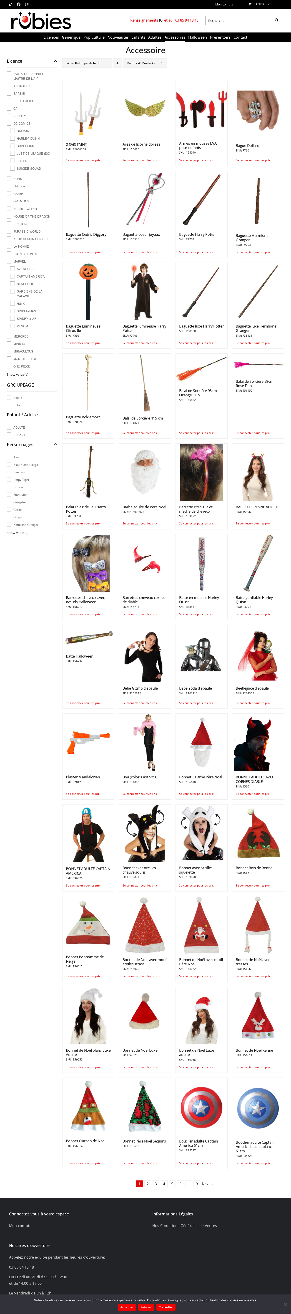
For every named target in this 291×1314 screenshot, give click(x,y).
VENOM (22, 326)
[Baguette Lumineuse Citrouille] (88, 291)
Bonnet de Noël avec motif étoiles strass (145, 961)
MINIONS (20, 344)
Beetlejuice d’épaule (252, 688)
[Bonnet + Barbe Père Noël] (201, 742)
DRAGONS (21, 224)
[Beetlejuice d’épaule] (258, 653)
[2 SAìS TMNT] (88, 109)
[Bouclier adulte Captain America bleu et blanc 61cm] (258, 1107)
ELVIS (17, 178)
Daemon (19, 472)
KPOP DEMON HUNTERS (31, 239)
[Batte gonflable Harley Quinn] (258, 562)
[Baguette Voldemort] (88, 382)
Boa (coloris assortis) (140, 777)
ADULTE (19, 427)
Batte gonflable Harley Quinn (254, 599)
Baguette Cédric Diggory (86, 234)
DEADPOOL (25, 284)
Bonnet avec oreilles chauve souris (139, 870)
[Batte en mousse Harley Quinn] (201, 562)
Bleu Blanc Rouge (25, 464)
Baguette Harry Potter (197, 234)
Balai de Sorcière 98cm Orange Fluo (198, 392)
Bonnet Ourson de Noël (85, 1140)
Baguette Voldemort (83, 417)
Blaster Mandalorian (83, 777)
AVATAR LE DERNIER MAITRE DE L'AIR (28, 76)
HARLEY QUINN (28, 138)
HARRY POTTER (25, 208)
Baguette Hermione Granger (252, 237)
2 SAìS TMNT (76, 144)
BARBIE (19, 93)
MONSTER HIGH (25, 359)
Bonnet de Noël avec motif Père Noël (201, 961)
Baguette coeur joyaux (141, 234)
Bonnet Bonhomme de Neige (85, 959)
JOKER (22, 161)
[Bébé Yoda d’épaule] (201, 653)
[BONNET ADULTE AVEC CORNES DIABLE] (258, 742)
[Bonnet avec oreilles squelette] (201, 833)
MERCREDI (21, 336)
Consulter (166, 1307)
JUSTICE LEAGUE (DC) (33, 153)
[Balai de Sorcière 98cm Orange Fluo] (201, 369)
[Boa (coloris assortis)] (145, 742)
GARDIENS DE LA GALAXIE (30, 293)
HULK (21, 303)
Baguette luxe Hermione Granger (256, 328)
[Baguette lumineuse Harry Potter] (145, 291)
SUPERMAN (25, 146)
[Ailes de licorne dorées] (145, 109)
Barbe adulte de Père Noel (144, 506)
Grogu (17, 517)
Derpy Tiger (21, 479)
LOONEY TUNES (25, 254)
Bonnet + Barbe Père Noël (200, 777)
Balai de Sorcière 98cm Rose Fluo (254, 383)
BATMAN (23, 131)
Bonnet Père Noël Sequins (144, 1141)
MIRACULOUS (23, 351)
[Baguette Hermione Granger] (258, 200)
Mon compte (20, 1225)
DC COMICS (22, 123)
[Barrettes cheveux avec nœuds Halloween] (88, 562)
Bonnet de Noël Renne (254, 1050)
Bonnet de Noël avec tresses (253, 961)
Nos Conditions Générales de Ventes (184, 1225)
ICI (161, 20)
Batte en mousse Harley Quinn (199, 599)
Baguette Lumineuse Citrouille (83, 328)
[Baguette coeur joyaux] (145, 199)
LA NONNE (21, 246)
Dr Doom (19, 487)
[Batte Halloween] (88, 637)
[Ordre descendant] (117, 63)
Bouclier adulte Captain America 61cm (198, 1143)
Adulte (17, 397)
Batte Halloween (79, 656)
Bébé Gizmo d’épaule (140, 688)
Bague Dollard (247, 145)
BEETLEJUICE (23, 101)
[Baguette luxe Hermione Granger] (258, 291)
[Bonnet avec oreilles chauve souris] (145, 833)
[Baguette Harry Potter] (201, 199)
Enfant (17, 405)
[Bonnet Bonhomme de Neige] (88, 923)
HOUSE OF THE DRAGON (31, 216)
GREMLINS (21, 201)
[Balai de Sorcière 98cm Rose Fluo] (258, 364)
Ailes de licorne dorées (141, 144)
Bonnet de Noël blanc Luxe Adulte (88, 1052)
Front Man (20, 494)
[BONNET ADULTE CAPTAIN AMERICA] (88, 833)
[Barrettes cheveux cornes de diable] (145, 562)
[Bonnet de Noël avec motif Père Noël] (201, 924)
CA (15, 108)
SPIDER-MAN (26, 311)
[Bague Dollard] (258, 110)
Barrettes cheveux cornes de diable (144, 599)
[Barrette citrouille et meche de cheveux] (201, 472)
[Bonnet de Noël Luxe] (145, 1015)
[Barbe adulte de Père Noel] (145, 472)
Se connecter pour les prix (77, 160)
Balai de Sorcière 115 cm (143, 418)
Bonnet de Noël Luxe (140, 1050)
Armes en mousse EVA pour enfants (197, 145)
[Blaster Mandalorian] (88, 742)
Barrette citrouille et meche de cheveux (196, 509)
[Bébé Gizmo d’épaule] (145, 653)
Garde (17, 509)
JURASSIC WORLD (26, 231)
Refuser (146, 1307)
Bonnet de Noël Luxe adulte (196, 1052)
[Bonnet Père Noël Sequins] (145, 1106)
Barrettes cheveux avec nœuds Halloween (85, 599)
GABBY (18, 193)
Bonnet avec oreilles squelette (196, 870)
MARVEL (19, 261)
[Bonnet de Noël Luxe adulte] (201, 1015)
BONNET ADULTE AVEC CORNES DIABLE (255, 779)
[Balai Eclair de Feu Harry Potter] (88, 472)
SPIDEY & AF (26, 318)
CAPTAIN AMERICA (31, 276)
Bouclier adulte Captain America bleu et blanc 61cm (255, 1146)
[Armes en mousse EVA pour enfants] (201, 109)
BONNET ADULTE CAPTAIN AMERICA (88, 871)
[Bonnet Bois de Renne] (258, 833)
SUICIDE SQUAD (29, 168)
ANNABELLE (22, 86)
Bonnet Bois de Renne (254, 867)
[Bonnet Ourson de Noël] (88, 1106)
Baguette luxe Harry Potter (201, 326)
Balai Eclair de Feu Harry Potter (86, 509)
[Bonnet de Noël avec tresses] (258, 924)
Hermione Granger (25, 524)
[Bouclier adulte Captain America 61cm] (201, 1106)
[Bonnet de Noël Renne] (258, 1015)
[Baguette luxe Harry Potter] (201, 291)
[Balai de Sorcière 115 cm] (145, 383)
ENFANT (19, 435)
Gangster (19, 502)
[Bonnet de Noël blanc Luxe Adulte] (88, 1015)
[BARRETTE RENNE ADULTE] (258, 472)
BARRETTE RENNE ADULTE (257, 506)
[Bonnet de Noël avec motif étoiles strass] (145, 924)
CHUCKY (19, 116)
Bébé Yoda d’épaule (195, 688)
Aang (16, 457)
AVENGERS (25, 269)
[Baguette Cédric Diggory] (88, 199)
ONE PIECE (21, 366)
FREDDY (19, 186)
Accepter (127, 1307)
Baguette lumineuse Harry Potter (144, 328)
